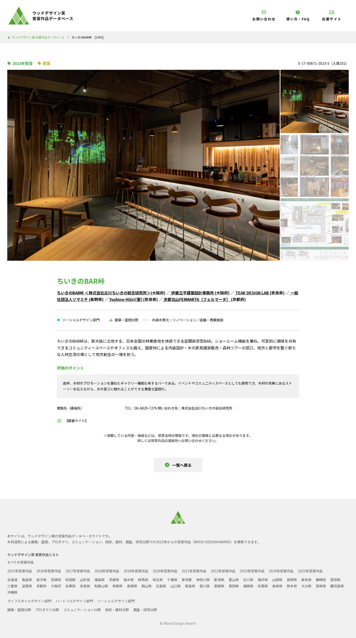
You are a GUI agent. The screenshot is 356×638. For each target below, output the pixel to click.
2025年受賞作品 (310, 570)
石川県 (248, 579)
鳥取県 (117, 585)
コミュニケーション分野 (82, 609)
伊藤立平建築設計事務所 (192, 293)
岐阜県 (306, 579)
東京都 (187, 579)
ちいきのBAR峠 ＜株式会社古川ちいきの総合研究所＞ (104, 293)
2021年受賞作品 (194, 570)
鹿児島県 (337, 585)
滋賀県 (27, 585)
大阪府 (56, 585)
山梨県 (277, 579)
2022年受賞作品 (223, 570)
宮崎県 (321, 585)
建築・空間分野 (19, 609)
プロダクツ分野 (47, 609)
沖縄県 (12, 592)
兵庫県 (70, 585)
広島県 (161, 585)
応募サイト (331, 18)
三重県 (12, 585)
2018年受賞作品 (106, 570)
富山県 (234, 579)
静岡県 (321, 579)
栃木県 (129, 579)
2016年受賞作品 (48, 570)
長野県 (292, 579)
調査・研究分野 (145, 609)
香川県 (205, 585)
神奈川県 (203, 579)
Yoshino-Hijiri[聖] (125, 299)
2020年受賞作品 (165, 570)
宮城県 (56, 579)
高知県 (234, 585)
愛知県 (335, 579)
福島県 (99, 579)
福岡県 (248, 585)
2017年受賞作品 (77, 570)
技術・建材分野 (117, 609)
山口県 (175, 585)
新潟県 (219, 579)
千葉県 (172, 579)
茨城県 (114, 579)
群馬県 (143, 579)
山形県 (85, 579)
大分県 (306, 585)
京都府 (41, 585)
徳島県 (190, 585)
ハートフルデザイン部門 (74, 601)
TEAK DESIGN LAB (252, 293)
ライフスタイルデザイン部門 (29, 601)
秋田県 (70, 579)
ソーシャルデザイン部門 (116, 601)
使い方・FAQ (298, 18)
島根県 (132, 585)
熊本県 (292, 585)
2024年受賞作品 (281, 570)
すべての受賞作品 (20, 562)
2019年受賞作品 (136, 570)
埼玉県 (158, 579)
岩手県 (41, 579)
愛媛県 (219, 585)
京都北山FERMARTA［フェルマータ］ (197, 299)
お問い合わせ (264, 18)
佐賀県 (263, 585)
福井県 (263, 579)
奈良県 (85, 585)
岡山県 (146, 585)
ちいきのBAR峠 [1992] (87, 37)
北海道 (12, 579)
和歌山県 (101, 585)
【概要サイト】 (76, 420)
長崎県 (277, 585)
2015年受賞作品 (19, 570)
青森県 (27, 579)
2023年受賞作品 (252, 570)
